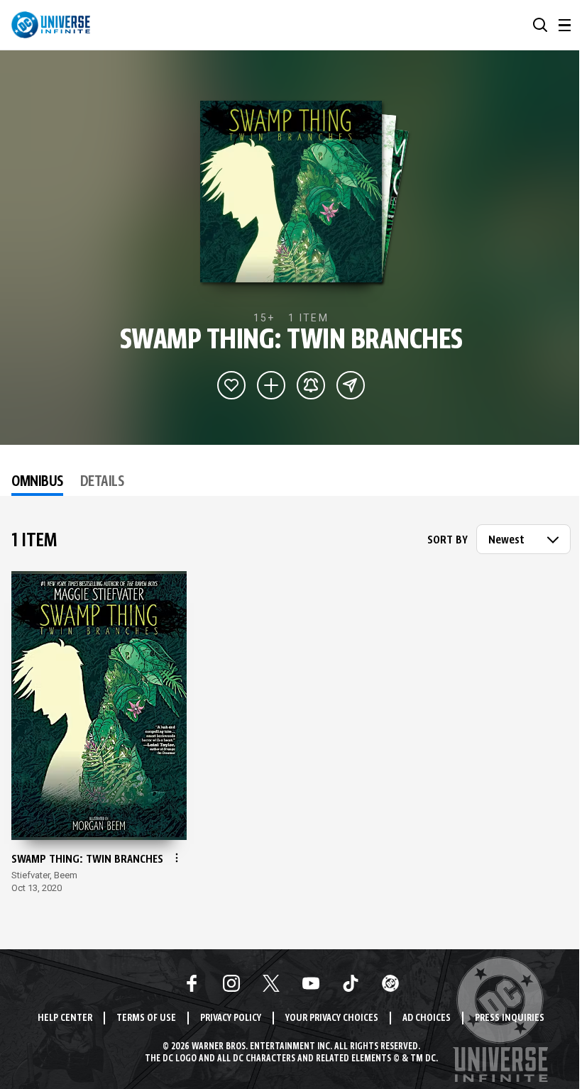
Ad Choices (426, 1018)
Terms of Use (146, 1018)
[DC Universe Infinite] (50, 25)
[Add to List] (271, 385)
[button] (540, 24)
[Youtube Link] (310, 983)
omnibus (37, 482)
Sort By (447, 541)
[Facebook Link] (191, 983)
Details (102, 482)
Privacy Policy (230, 1018)
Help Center (65, 1018)
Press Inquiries (509, 1018)
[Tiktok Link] (350, 983)
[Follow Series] (311, 385)
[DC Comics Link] (390, 983)
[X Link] (271, 983)
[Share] (350, 385)
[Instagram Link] (231, 983)
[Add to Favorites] (231, 385)
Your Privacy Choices (331, 1018)
